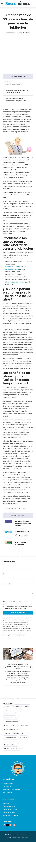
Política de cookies (9, 812)
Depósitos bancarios (12, 267)
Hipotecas (7, 706)
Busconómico (10, 33)
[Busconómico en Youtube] (14, 825)
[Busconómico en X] (7, 825)
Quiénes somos (8, 784)
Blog (20, 33)
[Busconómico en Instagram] (10, 825)
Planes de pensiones (11, 722)
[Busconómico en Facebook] (4, 825)
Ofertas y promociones (12, 749)
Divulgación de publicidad (11, 815)
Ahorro (28, 33)
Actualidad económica (12, 729)
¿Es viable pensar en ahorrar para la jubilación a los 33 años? (16, 91)
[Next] (30, 667)
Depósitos (16, 710)
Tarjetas (7, 710)
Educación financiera (11, 733)
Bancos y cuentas (10, 725)
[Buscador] (2, 3)
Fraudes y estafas (10, 737)
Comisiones (24, 725)
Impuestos (23, 737)
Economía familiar (10, 741)
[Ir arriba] (32, 839)
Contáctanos (7, 786)
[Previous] (5, 667)
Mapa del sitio (7, 792)
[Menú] (32, 3)
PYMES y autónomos (11, 745)
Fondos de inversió (12, 269)
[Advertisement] (18, 53)
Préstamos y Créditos (22, 706)
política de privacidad (19, 635)
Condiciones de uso (9, 806)
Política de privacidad (10, 809)
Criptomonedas (9, 714)
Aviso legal (6, 803)
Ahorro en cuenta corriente (15, 282)
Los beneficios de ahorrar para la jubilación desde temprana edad (15, 100)
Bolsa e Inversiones (11, 718)
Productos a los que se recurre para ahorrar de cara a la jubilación (16, 83)
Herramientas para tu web (11, 789)
